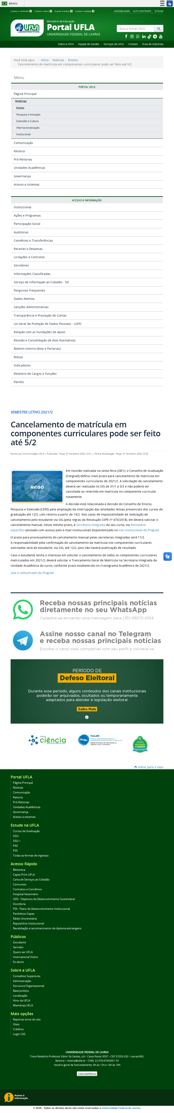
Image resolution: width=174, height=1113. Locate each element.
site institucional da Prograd (139, 530)
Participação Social (27, 224)
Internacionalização (27, 128)
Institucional (23, 134)
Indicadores (22, 365)
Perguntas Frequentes (29, 290)
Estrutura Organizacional (28, 986)
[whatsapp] (138, 36)
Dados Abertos (24, 299)
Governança (22, 176)
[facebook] (126, 36)
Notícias (58, 60)
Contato (133, 44)
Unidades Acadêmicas (29, 168)
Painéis (19, 382)
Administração (22, 981)
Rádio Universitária (25, 918)
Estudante (19, 942)
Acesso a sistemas (26, 184)
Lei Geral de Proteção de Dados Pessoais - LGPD (47, 324)
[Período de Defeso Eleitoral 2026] (87, 691)
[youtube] (160, 36)
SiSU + (17, 841)
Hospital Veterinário (25, 894)
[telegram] (155, 36)
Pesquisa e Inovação (28, 114)
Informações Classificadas (32, 274)
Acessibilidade (122, 11)
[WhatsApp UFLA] (87, 609)
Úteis (16, 1024)
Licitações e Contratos (29, 257)
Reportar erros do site (27, 1019)
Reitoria (19, 151)
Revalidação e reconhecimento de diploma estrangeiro (47, 928)
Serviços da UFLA (114, 44)
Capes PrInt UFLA (24, 874)
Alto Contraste (142, 11)
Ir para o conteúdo (21, 11)
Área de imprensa (152, 44)
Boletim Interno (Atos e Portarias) (37, 349)
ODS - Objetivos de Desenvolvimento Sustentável (44, 899)
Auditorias (21, 232)
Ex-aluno (18, 962)
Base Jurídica (21, 991)
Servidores (21, 265)
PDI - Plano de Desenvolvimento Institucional (41, 909)
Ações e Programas (27, 215)
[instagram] (132, 36)
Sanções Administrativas (31, 307)
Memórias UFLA (23, 1005)
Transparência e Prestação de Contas (40, 315)
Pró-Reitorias (23, 159)
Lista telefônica (87, 1073)
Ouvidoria (19, 904)
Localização (20, 995)
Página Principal (25, 94)
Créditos (18, 1029)
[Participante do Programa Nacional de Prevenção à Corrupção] (140, 744)
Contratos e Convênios (27, 889)
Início (45, 60)
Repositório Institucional (28, 923)
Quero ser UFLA (23, 952)
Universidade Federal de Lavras (121, 1108)
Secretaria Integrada (90, 525)
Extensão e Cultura (27, 121)
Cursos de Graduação (26, 831)
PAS (15, 846)
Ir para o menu (43, 11)
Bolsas (18, 357)
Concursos (19, 884)
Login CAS (19, 1034)
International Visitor (25, 957)
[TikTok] (149, 36)
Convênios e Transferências (33, 240)
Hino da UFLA (21, 1000)
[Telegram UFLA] (87, 640)
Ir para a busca (63, 11)
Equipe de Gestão (88, 44)
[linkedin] (144, 36)
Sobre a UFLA (66, 44)
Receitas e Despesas (28, 249)
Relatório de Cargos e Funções (35, 374)
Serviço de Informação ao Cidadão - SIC (41, 282)
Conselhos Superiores (26, 976)
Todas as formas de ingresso (31, 855)
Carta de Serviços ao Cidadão (31, 879)
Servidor (18, 947)
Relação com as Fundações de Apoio (39, 332)
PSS (15, 850)
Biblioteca (19, 870)
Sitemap (159, 11)
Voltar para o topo (150, 767)
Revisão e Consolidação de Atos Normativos (45, 340)
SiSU (15, 836)
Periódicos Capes (23, 914)
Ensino (73, 60)
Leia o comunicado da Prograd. (33, 573)
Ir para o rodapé (84, 11)
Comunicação (23, 143)
